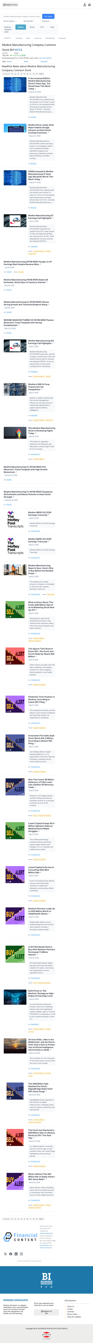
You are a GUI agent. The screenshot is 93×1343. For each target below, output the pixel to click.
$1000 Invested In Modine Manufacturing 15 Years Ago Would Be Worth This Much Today (40, 175)
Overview (19, 38)
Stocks (32, 27)
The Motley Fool (35, 454)
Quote (9, 61)
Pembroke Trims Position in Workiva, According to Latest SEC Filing (41, 699)
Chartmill (9, 272)
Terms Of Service (46, 1248)
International (50, 38)
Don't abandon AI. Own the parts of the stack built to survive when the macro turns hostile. (42, 1060)
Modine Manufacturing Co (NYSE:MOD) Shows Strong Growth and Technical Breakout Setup (27, 303)
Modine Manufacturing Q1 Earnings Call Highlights (41, 216)
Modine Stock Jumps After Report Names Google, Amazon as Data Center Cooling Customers (41, 129)
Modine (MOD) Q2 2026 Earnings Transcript (39, 540)
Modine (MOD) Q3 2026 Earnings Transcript (39, 513)
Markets (21, 27)
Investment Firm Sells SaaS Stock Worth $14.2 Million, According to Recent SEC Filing (41, 739)
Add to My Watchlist (45, 58)
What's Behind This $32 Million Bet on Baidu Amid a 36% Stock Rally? (41, 1176)
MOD (18, 50)
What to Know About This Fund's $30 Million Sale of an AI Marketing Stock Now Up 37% (41, 606)
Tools (52, 27)
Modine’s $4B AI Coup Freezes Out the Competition (39, 387)
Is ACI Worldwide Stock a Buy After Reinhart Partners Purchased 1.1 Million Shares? (41, 951)
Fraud (35, 983)
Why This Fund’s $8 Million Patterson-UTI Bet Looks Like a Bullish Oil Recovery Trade (41, 783)
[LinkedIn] (16, 1254)
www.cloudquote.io (46, 1233)
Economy (31, 1031)
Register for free (11, 5)
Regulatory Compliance (35, 641)
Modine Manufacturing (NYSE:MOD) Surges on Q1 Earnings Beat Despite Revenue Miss (28, 262)
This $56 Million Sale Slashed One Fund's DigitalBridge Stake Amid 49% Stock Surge (40, 1088)
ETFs (42, 27)
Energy (35, 815)
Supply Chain (32, 254)
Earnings (48, 251)
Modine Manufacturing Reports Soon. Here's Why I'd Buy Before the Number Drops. (40, 569)
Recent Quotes (9, 21)
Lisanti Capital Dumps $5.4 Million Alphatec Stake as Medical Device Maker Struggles (41, 827)
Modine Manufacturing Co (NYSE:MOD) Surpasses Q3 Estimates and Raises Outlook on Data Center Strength (28, 494)
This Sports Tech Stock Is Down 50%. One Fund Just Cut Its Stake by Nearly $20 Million (41, 652)
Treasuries (62, 38)
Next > (41, 74)
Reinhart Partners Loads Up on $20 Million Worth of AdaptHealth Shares (41, 911)
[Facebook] (10, 1254)
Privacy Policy (44, 1245)
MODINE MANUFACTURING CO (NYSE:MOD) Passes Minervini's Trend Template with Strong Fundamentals (29, 322)
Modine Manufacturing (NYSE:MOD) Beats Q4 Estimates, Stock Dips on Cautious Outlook (26, 281)
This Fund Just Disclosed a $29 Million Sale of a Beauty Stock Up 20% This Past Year (41, 1134)
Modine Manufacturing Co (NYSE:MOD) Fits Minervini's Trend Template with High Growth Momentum (26, 469)
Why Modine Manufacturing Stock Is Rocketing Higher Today (41, 430)
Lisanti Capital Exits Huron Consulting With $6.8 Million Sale (41, 870)
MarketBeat (34, 246)
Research (44, 61)
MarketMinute (35, 1024)
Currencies (38, 38)
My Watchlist (28, 21)
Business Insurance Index (8, 29)
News (28, 38)
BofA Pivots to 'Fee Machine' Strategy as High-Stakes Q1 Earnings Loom (41, 993)
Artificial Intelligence (39, 251)
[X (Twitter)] (5, 1254)
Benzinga (33, 117)
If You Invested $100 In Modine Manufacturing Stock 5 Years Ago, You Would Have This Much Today (39, 83)
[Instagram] (21, 1254)
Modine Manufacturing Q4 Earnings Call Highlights (41, 341)
